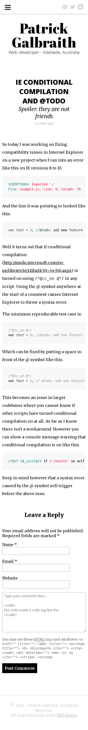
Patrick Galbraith (44, 35)
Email (9, 561)
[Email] (64, 6)
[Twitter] (72, 6)
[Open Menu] (8, 7)
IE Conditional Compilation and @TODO (44, 91)
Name (9, 544)
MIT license (67, 715)
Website (10, 578)
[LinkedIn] (80, 6)
